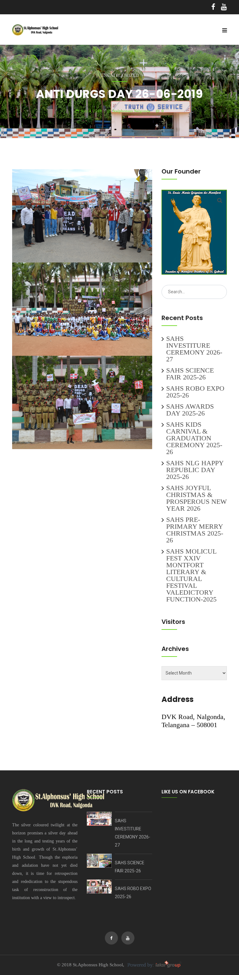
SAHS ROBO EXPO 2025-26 (195, 391)
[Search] (220, 200)
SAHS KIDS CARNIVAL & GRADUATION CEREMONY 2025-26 (194, 438)
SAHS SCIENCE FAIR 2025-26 (190, 373)
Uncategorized (119, 75)
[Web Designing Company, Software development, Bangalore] (153, 964)
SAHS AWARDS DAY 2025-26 (190, 409)
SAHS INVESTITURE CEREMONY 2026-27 (194, 349)
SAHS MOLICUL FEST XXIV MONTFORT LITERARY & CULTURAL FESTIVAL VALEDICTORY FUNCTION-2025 (191, 575)
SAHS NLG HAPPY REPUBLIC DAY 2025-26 (194, 470)
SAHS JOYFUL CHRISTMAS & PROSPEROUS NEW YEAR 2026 (196, 498)
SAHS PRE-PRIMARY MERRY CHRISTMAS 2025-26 (194, 530)
